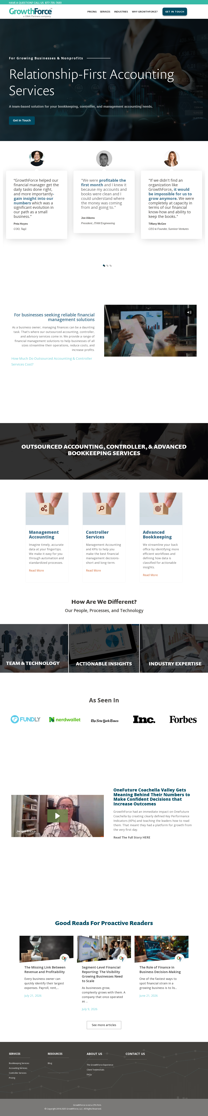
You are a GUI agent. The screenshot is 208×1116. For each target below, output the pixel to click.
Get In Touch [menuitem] (174, 11)
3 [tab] (110, 265)
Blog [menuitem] (50, 1063)
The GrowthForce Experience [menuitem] (100, 1064)
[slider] (147, 354)
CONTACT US (135, 1054)
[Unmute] (181, 354)
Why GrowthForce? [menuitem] (145, 11)
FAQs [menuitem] (89, 1074)
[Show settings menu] (187, 354)
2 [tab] (107, 265)
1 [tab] (103, 265)
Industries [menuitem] (121, 11)
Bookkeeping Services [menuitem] (19, 1063)
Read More (36, 570)
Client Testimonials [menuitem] (95, 1069)
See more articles (104, 1025)
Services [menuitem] (105, 11)
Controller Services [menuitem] (17, 1073)
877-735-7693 (53, 3)
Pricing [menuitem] (92, 11)
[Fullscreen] (193, 354)
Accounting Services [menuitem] (18, 1068)
